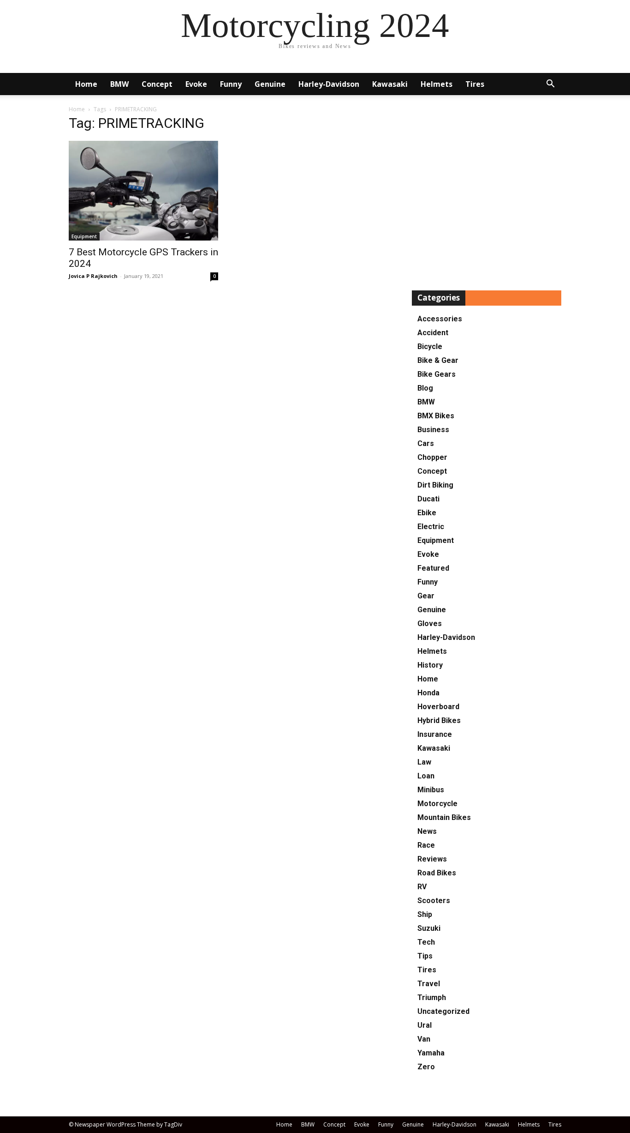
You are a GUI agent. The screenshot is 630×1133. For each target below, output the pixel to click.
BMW (119, 84)
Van (423, 1039)
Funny (231, 84)
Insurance (434, 734)
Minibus (430, 789)
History (430, 665)
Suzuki (428, 928)
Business (433, 429)
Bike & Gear (437, 360)
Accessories (439, 318)
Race (426, 845)
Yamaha (431, 1053)
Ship (424, 914)
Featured (433, 568)
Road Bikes (436, 872)
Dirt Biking (435, 485)
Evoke (196, 84)
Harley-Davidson (328, 84)
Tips (425, 956)
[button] (550, 84)
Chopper (432, 457)
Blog (425, 388)
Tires (474, 84)
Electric (430, 526)
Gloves (429, 623)
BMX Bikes (435, 415)
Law (424, 762)
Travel (428, 983)
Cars (425, 443)
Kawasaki (390, 84)
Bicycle (429, 346)
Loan (425, 775)
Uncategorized (443, 1011)
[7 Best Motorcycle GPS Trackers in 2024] (143, 191)
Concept (157, 84)
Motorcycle (437, 803)
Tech (426, 942)
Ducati (428, 498)
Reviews (432, 859)
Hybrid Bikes (439, 720)
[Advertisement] (486, 195)
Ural (424, 1025)
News (427, 831)
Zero (426, 1066)
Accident (432, 332)
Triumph (431, 997)
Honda (428, 692)
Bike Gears (436, 374)
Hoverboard (438, 706)
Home (86, 84)
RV (422, 886)
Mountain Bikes (444, 817)
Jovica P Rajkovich (93, 275)
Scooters (433, 900)
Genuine (270, 84)
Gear (425, 595)
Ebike (426, 512)
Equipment (84, 236)
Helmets (436, 84)
